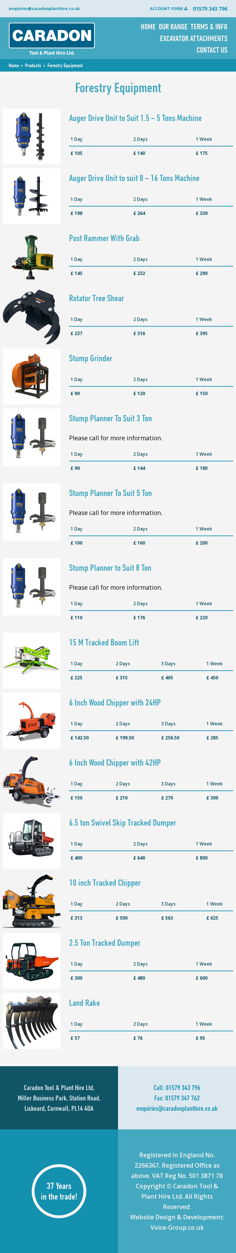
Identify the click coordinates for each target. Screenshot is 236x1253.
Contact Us (212, 49)
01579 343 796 (183, 1087)
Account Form (166, 8)
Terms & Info (209, 26)
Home (148, 26)
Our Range (173, 26)
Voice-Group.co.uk (177, 1227)
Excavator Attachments (193, 38)
